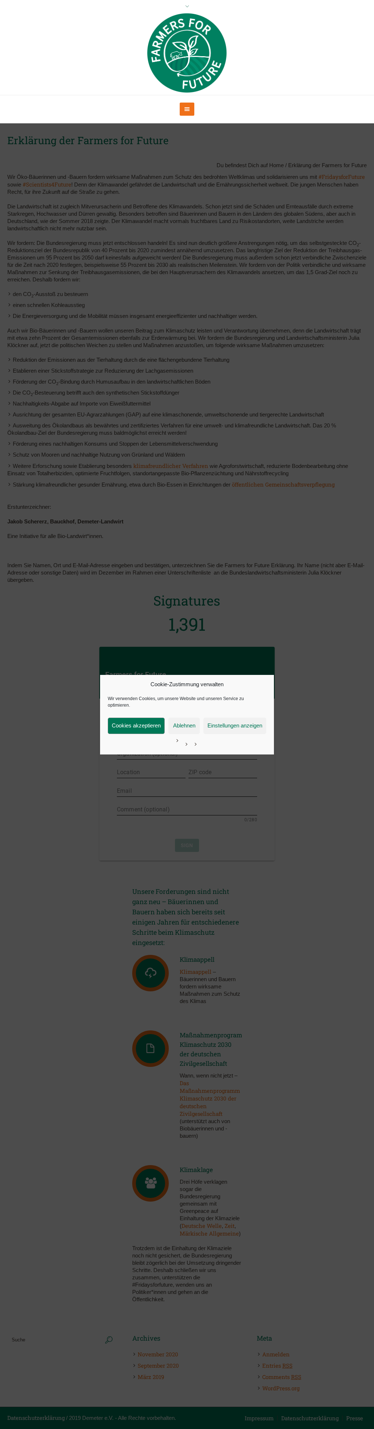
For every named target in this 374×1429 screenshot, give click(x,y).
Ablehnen (184, 725)
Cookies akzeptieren (136, 725)
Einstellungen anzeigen (234, 725)
